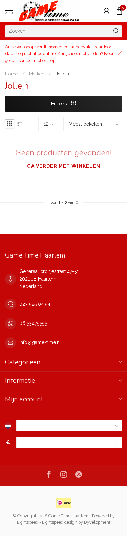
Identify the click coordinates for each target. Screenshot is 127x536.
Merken (36, 73)
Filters (59, 103)
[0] (119, 11)
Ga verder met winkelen (63, 166)
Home (11, 73)
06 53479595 (33, 323)
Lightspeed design (59, 522)
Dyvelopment (97, 522)
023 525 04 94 (34, 304)
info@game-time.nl (40, 342)
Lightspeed (27, 522)
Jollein (62, 73)
